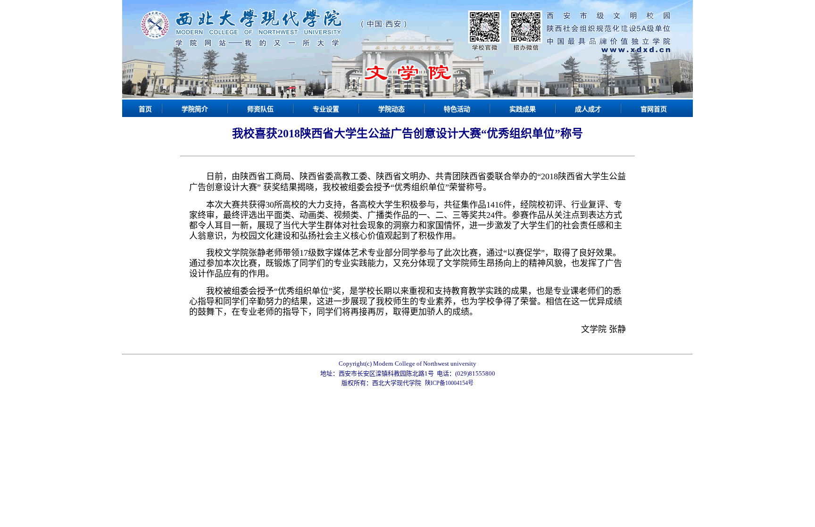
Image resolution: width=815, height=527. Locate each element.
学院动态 (391, 109)
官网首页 (653, 109)
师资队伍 (260, 109)
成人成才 (588, 109)
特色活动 (457, 109)
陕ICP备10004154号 (449, 383)
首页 (145, 109)
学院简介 (195, 109)
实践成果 (522, 109)
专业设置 (326, 109)
